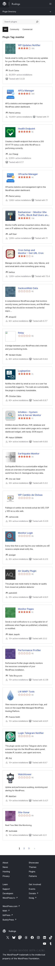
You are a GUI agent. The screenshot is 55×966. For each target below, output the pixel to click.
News (5, 867)
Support (6, 889)
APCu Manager (26, 90)
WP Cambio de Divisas (30, 495)
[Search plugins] (37, 21)
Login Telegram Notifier (31, 733)
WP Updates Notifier (29, 45)
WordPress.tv (10, 898)
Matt (6, 910)
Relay (21, 332)
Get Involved (35, 884)
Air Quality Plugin (27, 571)
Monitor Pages (26, 609)
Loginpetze (24, 370)
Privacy (6, 876)
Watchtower (24, 774)
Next (35, 848)
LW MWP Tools (26, 691)
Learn (5, 884)
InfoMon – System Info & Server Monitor (29, 413)
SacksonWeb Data (28, 288)
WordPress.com (11, 906)
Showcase (34, 862)
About (5, 862)
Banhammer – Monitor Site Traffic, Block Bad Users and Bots (33, 214)
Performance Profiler (29, 650)
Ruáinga (12, 931)
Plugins (32, 871)
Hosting (6, 871)
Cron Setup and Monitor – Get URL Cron (30, 251)
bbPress (8, 915)
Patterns (33, 876)
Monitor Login (25, 533)
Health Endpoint (26, 128)
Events (32, 889)
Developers (8, 893)
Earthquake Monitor (28, 453)
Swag (33, 898)
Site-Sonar (24, 812)
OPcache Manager (28, 174)
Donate (33, 893)
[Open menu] (51, 4)
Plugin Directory (9, 11)
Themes (32, 867)
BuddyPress (9, 919)
